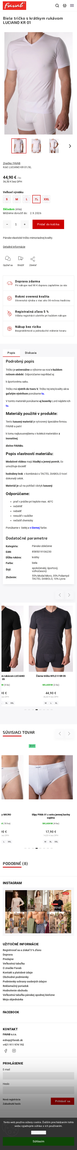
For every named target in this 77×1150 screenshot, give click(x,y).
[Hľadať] (57, 5)
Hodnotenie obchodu (15, 990)
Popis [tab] (11, 353)
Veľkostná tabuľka (14, 963)
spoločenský (39, 568)
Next (69, 594)
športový (52, 568)
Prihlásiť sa (62, 1101)
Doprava (8, 954)
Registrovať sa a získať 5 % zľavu (22, 950)
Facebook (5, 1051)
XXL (6, 842)
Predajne (8, 959)
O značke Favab (12, 968)
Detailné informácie (14, 246)
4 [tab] (37, 709)
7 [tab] (48, 709)
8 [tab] (51, 709)
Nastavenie (39, 1132)
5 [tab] (40, 709)
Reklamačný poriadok (15, 985)
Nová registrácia (11, 1099)
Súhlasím (38, 1141)
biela (34, 562)
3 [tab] (33, 709)
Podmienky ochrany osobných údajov (25, 981)
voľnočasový (39, 571)
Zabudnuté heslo (12, 1103)
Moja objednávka (13, 999)
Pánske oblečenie (42, 546)
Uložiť (33, 270)
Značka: (11, 163)
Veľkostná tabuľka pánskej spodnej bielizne (29, 994)
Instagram (14, 1051)
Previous (60, 594)
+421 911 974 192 (13, 1044)
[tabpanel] (51, 654)
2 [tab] (29, 709)
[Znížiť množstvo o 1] (7, 224)
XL (7, 703)
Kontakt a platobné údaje (18, 972)
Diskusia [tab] (31, 353)
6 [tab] (44, 709)
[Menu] (72, 5)
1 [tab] (25, 709)
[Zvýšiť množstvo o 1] (25, 224)
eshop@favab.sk (13, 1040)
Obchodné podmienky (16, 977)
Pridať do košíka (48, 224)
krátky (35, 557)
